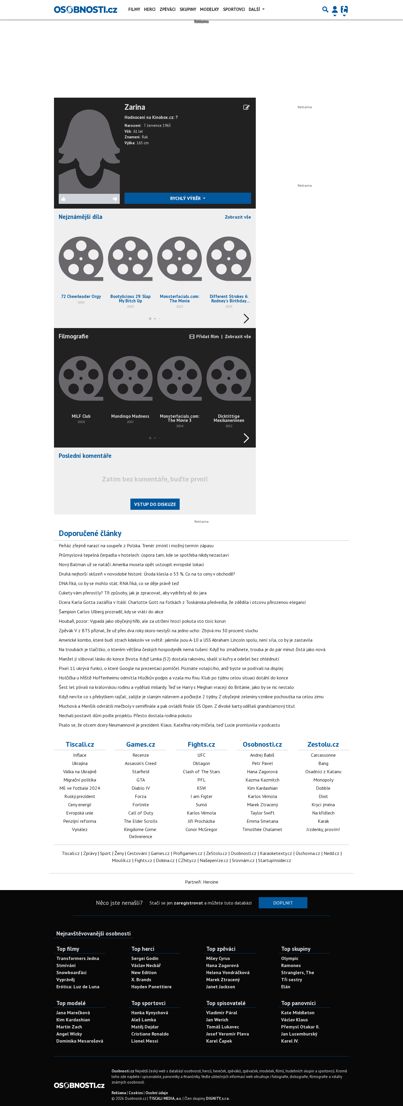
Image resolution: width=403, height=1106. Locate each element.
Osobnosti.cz (262, 744)
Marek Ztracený (262, 804)
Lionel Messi (144, 1041)
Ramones (291, 965)
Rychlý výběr (186, 198)
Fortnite (140, 804)
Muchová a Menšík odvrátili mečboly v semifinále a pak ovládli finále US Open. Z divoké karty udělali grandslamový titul (177, 706)
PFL (201, 780)
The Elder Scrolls (141, 821)
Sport (105, 853)
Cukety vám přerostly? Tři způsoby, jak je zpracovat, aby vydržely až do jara (133, 593)
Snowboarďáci (71, 972)
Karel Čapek (219, 1041)
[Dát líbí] (74, 199)
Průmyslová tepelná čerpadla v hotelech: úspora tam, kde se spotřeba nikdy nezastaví (144, 555)
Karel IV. (290, 1041)
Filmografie (74, 336)
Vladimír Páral (221, 1012)
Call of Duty (140, 813)
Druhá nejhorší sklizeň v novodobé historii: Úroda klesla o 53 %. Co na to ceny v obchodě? (147, 574)
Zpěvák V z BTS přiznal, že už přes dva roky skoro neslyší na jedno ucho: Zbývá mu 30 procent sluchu (158, 630)
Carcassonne (323, 755)
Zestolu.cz (323, 744)
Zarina (134, 107)
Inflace (79, 755)
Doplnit (283, 903)
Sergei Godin (144, 958)
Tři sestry (291, 979)
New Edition (144, 972)
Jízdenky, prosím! (323, 829)
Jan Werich (217, 1020)
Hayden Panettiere (151, 986)
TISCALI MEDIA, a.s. (165, 1098)
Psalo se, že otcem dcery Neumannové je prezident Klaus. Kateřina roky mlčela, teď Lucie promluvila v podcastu (169, 725)
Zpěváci (168, 9)
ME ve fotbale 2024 (79, 788)
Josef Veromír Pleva (227, 1034)
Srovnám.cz (243, 860)
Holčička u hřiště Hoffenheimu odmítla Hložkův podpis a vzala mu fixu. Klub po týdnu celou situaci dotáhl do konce (173, 678)
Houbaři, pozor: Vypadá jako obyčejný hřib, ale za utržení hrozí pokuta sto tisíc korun (142, 621)
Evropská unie (79, 813)
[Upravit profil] (246, 107)
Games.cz (140, 744)
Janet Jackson (220, 986)
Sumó (201, 804)
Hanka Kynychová (149, 1012)
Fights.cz (201, 744)
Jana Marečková (73, 1012)
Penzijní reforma (79, 821)
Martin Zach (69, 1027)
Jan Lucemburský (299, 1034)
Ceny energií (79, 804)
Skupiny (188, 9)
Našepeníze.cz (214, 860)
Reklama (119, 1092)
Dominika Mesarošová (79, 1041)
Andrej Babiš (262, 755)
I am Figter (201, 796)
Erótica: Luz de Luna (77, 986)
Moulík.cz (121, 860)
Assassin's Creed (140, 763)
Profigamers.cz (187, 853)
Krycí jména (323, 804)
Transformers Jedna (77, 958)
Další (255, 9)
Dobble (323, 788)
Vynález (80, 829)
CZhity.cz (187, 860)
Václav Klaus (294, 1020)
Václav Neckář (146, 965)
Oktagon (201, 763)
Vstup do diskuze (155, 504)
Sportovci (234, 9)
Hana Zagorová (262, 771)
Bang (323, 763)
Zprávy (89, 853)
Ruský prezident (79, 796)
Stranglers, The (297, 972)
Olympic (289, 958)
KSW (201, 788)
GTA (141, 780)
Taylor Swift (262, 813)
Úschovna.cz (308, 853)
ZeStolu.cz (216, 853)
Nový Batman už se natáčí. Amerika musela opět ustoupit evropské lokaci (131, 564)
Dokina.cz (165, 860)
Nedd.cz (331, 853)
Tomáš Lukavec (222, 1027)
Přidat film (207, 336)
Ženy (119, 853)
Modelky (209, 9)
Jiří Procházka (201, 821)
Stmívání (66, 965)
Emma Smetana (262, 821)
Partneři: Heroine (201, 882)
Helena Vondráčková (228, 972)
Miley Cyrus (218, 958)
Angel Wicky (69, 1034)
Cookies (136, 1092)
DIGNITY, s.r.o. (218, 1098)
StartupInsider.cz (274, 860)
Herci (149, 9)
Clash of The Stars (201, 771)
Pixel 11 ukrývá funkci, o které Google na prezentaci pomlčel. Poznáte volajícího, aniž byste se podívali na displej (171, 668)
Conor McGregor (201, 829)
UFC (201, 755)
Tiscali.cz (79, 744)
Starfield (140, 771)
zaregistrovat (188, 903)
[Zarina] (89, 147)
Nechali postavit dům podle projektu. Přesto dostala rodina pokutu (125, 715)
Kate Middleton (297, 1012)
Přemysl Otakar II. (300, 1027)
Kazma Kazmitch (262, 780)
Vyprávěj (65, 979)
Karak (323, 821)
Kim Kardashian (262, 788)
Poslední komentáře (85, 456)
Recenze (140, 755)
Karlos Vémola (201, 813)
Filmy (134, 9)
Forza (140, 796)
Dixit (323, 796)
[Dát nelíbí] (104, 199)
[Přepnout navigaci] (335, 9)
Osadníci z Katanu (323, 771)
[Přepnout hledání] (325, 9)
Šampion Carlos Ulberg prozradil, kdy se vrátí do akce (111, 612)
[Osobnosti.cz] (85, 9)
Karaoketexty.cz (276, 853)
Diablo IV (141, 788)
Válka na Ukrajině (79, 771)
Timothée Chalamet (262, 829)
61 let (138, 131)
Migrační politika (79, 780)
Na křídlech (323, 813)
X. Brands (141, 979)
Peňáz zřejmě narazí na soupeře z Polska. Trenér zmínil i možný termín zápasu (136, 545)
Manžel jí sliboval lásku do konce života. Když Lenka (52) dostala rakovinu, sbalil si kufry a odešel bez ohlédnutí (169, 659)
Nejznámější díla (80, 217)
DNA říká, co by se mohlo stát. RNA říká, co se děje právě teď (119, 583)
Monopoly (323, 780)
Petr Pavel (262, 763)
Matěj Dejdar (145, 1027)
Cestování (137, 853)
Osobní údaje (156, 1092)
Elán (285, 986)
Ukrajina (80, 763)
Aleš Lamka (143, 1020)
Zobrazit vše (238, 217)
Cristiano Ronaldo (150, 1034)
